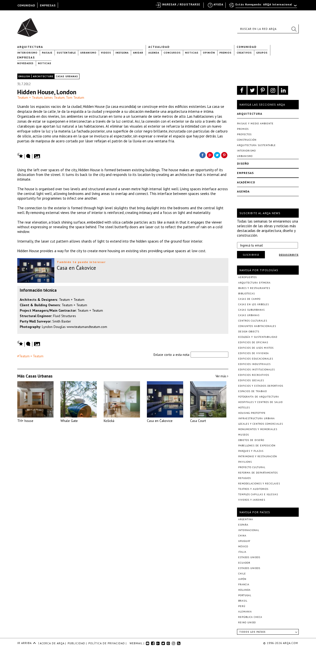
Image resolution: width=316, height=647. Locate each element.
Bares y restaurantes (254, 288)
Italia (242, 551)
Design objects (248, 331)
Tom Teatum (75, 97)
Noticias (191, 52)
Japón (242, 579)
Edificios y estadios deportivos (260, 385)
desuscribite (288, 254)
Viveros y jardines (251, 499)
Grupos (262, 52)
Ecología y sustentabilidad (257, 337)
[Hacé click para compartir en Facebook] (202, 154)
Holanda (244, 589)
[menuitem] (263, 6)
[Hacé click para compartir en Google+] (210, 154)
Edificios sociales (251, 380)
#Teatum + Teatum (30, 356)
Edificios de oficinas (253, 342)
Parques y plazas (250, 451)
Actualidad (159, 47)
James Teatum (54, 97)
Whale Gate (69, 421)
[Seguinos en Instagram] (273, 90)
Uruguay (244, 541)
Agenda (153, 52)
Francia (243, 584)
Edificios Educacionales (255, 358)
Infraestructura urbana (256, 418)
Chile (242, 573)
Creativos (244, 52)
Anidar (138, 52)
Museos (243, 434)
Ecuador (244, 562)
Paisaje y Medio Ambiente (255, 123)
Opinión (209, 52)
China (242, 535)
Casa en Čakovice (160, 421)
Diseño (243, 163)
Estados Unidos (249, 557)
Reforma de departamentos (258, 472)
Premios (225, 52)
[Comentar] (28, 156)
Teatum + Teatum (30, 97)
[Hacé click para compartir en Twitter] (217, 154)
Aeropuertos (247, 277)
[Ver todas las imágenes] (37, 154)
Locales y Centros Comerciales (260, 423)
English (24, 76)
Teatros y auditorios (253, 489)
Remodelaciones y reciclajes (259, 483)
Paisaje (47, 52)
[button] (293, 29)
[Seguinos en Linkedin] (283, 90)
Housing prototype (252, 413)
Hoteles (244, 407)
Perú (241, 606)
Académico (246, 182)
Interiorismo (27, 52)
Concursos (172, 52)
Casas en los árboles (253, 304)
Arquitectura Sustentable (256, 145)
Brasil (242, 600)
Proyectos (244, 134)
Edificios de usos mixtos (256, 347)
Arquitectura (30, 47)
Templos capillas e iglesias (258, 494)
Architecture (43, 76)
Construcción (247, 139)
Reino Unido (247, 622)
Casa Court (198, 421)
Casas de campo (249, 299)
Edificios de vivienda (253, 353)
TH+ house (25, 421)
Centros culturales (252, 320)
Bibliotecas (246, 293)
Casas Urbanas (67, 76)
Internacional (248, 530)
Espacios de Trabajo (252, 391)
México (243, 546)
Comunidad (247, 47)
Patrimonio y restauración (257, 456)
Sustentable (66, 52)
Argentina (245, 519)
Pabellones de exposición (257, 445)
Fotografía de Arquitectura (258, 396)
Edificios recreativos (253, 375)
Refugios (244, 478)
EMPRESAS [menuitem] (48, 5)
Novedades (25, 63)
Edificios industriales (254, 364)
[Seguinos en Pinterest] (262, 90)
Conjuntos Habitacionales (257, 326)
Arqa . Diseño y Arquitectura (29, 25)
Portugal (244, 595)
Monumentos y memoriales (257, 429)
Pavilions (245, 461)
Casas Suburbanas (251, 309)
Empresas (26, 57)
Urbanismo (88, 52)
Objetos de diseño (251, 440)
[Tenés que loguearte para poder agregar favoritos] (20, 155)
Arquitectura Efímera (254, 282)
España (243, 524)
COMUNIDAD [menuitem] (26, 5)
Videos (106, 52)
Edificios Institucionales (256, 369)
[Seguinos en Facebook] (242, 90)
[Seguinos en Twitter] (252, 90)
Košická (109, 421)
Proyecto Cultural (251, 467)
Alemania (245, 611)
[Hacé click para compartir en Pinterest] (224, 154)
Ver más (221, 376)
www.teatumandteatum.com (87, 326)
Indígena (122, 52)
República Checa (250, 617)
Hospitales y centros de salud (260, 402)
